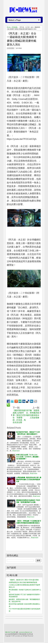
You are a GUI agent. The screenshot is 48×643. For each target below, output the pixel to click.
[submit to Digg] (23, 401)
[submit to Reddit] (35, 401)
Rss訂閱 (13, 632)
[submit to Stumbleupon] (20, 401)
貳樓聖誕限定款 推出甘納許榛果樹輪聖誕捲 (23, 582)
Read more (16, 451)
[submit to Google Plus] (16, 401)
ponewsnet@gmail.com (25, 632)
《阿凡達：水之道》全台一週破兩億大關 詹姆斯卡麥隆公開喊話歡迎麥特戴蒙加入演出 (22, 39)
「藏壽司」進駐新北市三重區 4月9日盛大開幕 (24, 580)
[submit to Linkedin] (31, 401)
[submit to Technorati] (8, 404)
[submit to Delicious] (27, 401)
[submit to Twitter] (12, 401)
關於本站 (7, 632)
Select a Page (15, 20)
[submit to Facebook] (8, 401)
